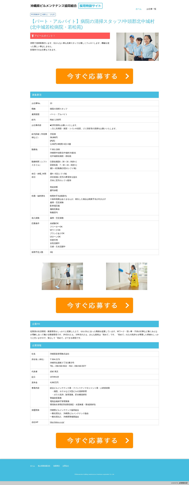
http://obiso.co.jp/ (57, 422)
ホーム (32, 466)
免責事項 (56, 466)
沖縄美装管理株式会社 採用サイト (66, 6)
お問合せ (66, 466)
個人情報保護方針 (44, 466)
